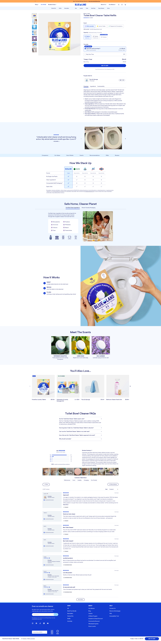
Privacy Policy (48, 617)
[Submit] (56, 614)
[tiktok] (40, 623)
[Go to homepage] (80, 4)
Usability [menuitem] (79, 480)
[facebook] (36, 623)
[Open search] (118, 4)
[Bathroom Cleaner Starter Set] (117, 386)
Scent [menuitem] (74, 480)
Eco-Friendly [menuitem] (94, 480)
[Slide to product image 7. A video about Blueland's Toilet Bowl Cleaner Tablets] (34, 49)
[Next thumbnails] (34, 51)
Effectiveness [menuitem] (67, 480)
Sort (106, 489)
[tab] (73, 207)
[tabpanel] (80, 180)
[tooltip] (91, 450)
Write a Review (114, 485)
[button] (99, 48)
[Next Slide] (117, 471)
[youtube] (47, 623)
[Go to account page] (122, 4)
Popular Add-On (88, 75)
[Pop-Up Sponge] (93, 386)
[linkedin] (44, 623)
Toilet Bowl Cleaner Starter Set (53, 591)
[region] (80, 471)
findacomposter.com (89, 191)
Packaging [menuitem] (86, 480)
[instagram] (32, 623)
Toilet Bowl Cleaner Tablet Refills (53, 577)
